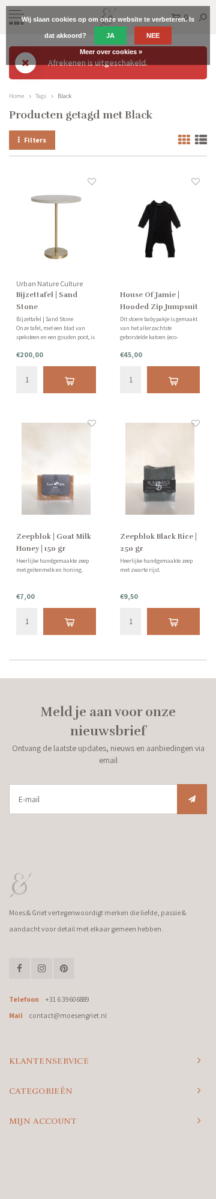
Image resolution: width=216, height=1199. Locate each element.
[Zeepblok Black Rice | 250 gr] (160, 468)
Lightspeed (151, 1166)
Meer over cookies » (111, 51)
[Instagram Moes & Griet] (41, 968)
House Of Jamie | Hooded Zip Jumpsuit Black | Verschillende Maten (159, 301)
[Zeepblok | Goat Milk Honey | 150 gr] (56, 468)
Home (16, 96)
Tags (40, 96)
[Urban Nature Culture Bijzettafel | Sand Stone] (56, 227)
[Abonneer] (192, 799)
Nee (153, 35)
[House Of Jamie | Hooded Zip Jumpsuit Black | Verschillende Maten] (160, 227)
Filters (35, 139)
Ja (110, 35)
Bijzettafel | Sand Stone (46, 300)
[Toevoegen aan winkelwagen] (69, 379)
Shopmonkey (108, 1175)
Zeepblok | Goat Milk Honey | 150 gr (53, 542)
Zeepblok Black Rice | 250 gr (158, 542)
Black (64, 96)
